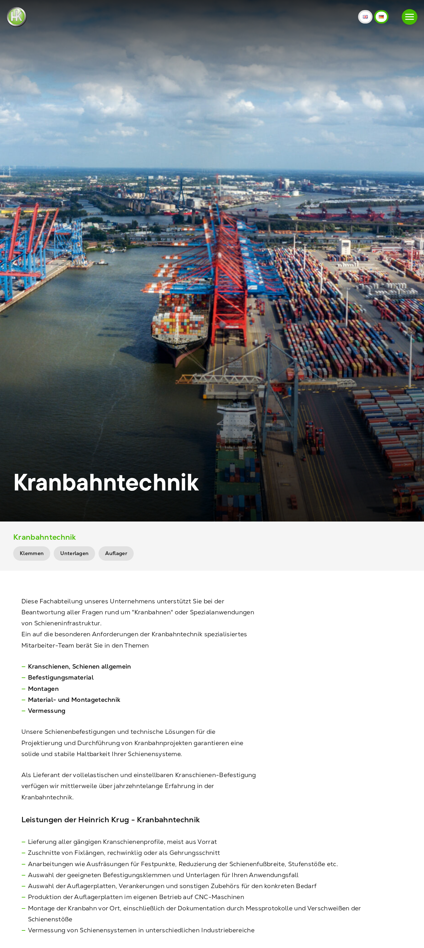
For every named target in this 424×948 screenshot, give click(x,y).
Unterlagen (74, 553)
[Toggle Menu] (409, 17)
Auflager (116, 553)
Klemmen (32, 553)
